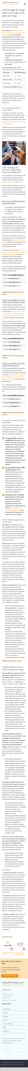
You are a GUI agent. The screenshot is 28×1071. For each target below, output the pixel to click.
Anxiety (5, 1013)
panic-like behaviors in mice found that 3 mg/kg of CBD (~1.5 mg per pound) (14, 252)
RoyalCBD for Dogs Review (20, 945)
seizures (21, 182)
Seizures (5, 1016)
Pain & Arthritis (8, 1023)
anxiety (4, 182)
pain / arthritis (11, 182)
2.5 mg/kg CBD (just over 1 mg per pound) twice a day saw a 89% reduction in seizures (13, 377)
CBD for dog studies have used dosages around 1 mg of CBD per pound (13, 33)
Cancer (5, 1020)
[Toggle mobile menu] (25, 4)
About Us (6, 1031)
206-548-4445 (6, 1003)
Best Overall (7, 1009)
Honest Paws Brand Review (8, 945)
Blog (4, 1027)
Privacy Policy (14, 1064)
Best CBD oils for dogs (15, 661)
